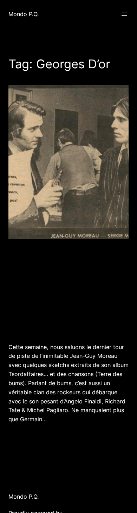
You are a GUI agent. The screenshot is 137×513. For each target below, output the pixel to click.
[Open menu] (124, 14)
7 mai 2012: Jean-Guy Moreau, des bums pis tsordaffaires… (58, 290)
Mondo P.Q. (23, 14)
